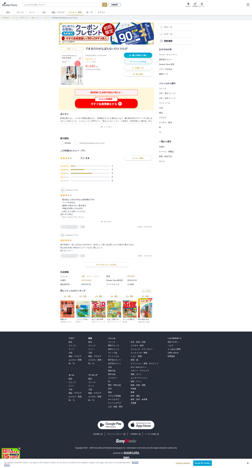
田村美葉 (68, 143)
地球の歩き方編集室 (145, 322)
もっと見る (108, 127)
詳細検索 (114, 5)
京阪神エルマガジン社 (68, 322)
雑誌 (161, 113)
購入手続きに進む (139, 55)
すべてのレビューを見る (106, 265)
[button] (152, 434)
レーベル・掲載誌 (166, 151)
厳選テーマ (163, 74)
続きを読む (108, 222)
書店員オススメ (165, 59)
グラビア (162, 118)
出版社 (162, 147)
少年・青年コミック (167, 93)
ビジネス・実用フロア (20, 18)
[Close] (248, 463)
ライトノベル (164, 103)
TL (160, 132)
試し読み (139, 74)
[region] (126, 463)
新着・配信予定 (165, 156)
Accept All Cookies (202, 463)
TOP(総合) (5, 18)
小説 (161, 108)
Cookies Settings (183, 463)
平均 (82, 158)
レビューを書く (90, 61)
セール (162, 161)
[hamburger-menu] (248, 5)
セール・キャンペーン (168, 55)
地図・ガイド (36, 18)
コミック (162, 88)
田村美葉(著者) (90, 55)
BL (160, 127)
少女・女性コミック (167, 98)
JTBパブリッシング (98, 322)
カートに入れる (139, 61)
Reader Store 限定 (166, 64)
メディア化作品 (165, 69)
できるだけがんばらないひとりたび (91, 143)
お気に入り (139, 68)
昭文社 (78, 322)
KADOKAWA (101, 55)
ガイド (46, 18)
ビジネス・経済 (165, 122)
